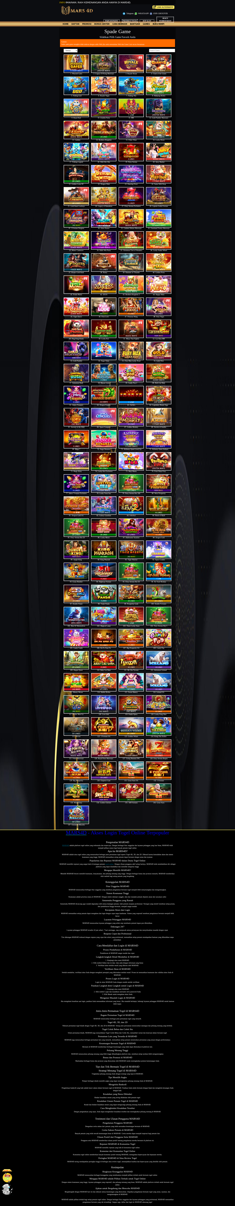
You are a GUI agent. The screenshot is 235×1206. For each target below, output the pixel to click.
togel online (109, 864)
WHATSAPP (143, 13)
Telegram (130, 13)
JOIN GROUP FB (160, 13)
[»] (163, 7)
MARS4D (65, 845)
